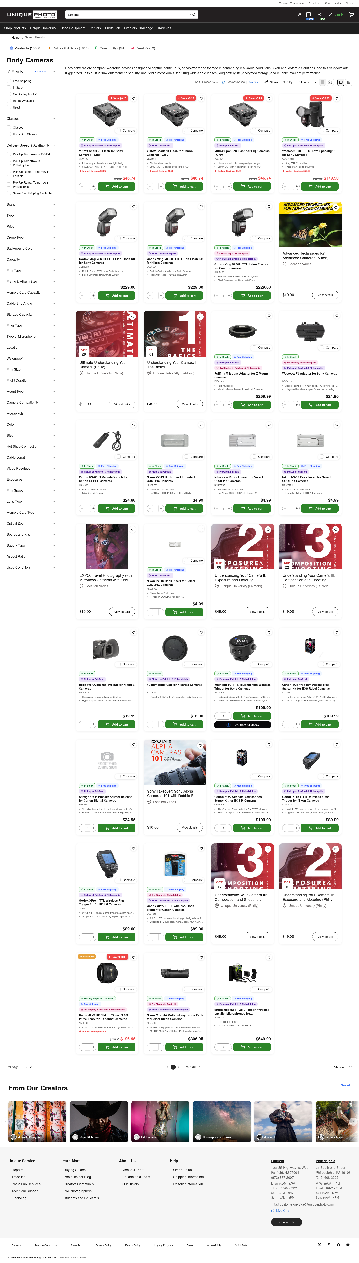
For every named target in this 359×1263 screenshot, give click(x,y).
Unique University (43, 28)
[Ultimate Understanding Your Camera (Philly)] (107, 334)
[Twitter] (319, 1244)
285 (188, 1067)
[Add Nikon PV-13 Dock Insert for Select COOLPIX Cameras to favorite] (337, 425)
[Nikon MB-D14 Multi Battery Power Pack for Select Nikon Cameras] (175, 973)
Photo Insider (333, 3)
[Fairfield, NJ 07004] (299, 14)
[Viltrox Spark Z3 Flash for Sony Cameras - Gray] (107, 114)
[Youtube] (348, 1244)
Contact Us (286, 1222)
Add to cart (120, 186)
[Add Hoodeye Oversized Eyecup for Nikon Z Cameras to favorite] (133, 632)
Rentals (95, 28)
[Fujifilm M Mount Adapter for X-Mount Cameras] (242, 331)
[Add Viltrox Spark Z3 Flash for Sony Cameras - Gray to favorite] (133, 98)
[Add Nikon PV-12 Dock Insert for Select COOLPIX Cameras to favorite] (201, 425)
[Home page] (31, 14)
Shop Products (15, 28)
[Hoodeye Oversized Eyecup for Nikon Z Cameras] (107, 648)
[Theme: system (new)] (320, 14)
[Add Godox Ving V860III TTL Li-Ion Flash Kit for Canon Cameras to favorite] (269, 206)
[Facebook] (338, 1244)
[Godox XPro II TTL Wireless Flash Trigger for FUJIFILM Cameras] (107, 864)
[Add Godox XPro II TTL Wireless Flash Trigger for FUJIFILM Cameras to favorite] (133, 848)
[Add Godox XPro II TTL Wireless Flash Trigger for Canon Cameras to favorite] (201, 848)
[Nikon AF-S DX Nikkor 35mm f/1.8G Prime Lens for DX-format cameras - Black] (107, 973)
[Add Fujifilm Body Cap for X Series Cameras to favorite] (201, 632)
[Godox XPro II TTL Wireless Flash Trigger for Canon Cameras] (175, 864)
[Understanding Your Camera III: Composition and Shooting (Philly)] (242, 866)
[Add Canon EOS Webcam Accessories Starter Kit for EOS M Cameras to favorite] (269, 744)
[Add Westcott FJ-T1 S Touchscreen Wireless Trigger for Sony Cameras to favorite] (269, 632)
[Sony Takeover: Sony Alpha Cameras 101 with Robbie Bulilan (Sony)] (175, 762)
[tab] (26, 48)
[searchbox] (131, 14)
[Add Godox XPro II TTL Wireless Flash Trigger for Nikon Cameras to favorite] (337, 744)
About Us (314, 3)
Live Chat (253, 82)
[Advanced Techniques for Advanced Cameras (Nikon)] (310, 224)
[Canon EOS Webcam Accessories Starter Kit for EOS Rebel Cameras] (310, 648)
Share (274, 82)
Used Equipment (72, 28)
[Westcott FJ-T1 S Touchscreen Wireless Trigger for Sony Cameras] (242, 648)
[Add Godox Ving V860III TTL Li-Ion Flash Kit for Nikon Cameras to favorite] (201, 206)
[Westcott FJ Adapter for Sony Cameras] (310, 331)
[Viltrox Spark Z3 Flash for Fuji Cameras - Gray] (242, 114)
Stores (350, 3)
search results (35, 37)
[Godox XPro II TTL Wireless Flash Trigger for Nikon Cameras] (310, 760)
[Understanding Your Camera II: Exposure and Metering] (242, 546)
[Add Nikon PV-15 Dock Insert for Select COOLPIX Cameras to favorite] (269, 425)
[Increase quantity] (93, 186)
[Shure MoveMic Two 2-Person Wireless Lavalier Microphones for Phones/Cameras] (242, 973)
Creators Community (291, 3)
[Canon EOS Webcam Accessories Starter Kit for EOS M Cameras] (242, 760)
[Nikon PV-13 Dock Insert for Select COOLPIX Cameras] (310, 441)
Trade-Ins (164, 28)
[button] (351, 14)
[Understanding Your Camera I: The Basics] (175, 334)
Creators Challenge (138, 28)
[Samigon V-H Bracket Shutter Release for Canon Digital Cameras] (107, 760)
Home (16, 37)
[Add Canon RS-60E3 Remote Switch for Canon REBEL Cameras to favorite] (133, 425)
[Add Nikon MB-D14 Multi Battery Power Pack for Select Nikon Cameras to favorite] (201, 957)
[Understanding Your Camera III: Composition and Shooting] (310, 546)
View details (325, 295)
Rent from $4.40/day (246, 725)
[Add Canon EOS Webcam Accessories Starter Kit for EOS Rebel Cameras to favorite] (337, 632)
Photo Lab (112, 28)
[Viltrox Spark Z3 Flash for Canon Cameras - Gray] (175, 114)
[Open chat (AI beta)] (308, 14)
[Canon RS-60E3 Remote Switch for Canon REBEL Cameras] (107, 441)
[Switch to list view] (330, 82)
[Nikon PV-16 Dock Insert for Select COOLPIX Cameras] (175, 544)
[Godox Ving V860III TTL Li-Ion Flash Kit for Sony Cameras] (107, 222)
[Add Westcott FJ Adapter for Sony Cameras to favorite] (337, 316)
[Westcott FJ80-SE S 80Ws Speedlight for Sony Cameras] (310, 114)
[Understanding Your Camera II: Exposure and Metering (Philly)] (310, 866)
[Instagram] (329, 1244)
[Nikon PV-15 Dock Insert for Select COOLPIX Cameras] (242, 441)
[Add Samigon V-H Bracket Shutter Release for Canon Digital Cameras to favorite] (133, 744)
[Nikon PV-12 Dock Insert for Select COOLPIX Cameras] (175, 441)
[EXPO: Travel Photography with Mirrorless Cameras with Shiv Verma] (107, 546)
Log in (339, 14)
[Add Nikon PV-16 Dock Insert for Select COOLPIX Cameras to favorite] (201, 528)
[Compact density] (348, 82)
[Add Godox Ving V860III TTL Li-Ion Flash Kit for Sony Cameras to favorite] (133, 206)
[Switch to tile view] (322, 82)
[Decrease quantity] (82, 186)
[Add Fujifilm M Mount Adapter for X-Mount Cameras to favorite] (269, 316)
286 (194, 1067)
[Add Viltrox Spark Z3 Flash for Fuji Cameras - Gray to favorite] (269, 98)
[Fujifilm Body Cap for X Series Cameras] (175, 648)
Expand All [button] (41, 71)
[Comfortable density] (340, 82)
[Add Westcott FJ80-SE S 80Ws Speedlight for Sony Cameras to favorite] (337, 98)
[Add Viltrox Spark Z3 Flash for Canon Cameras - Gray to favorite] (201, 98)
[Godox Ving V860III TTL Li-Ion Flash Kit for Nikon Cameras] (175, 222)
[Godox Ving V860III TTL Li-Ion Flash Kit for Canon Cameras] (242, 222)
